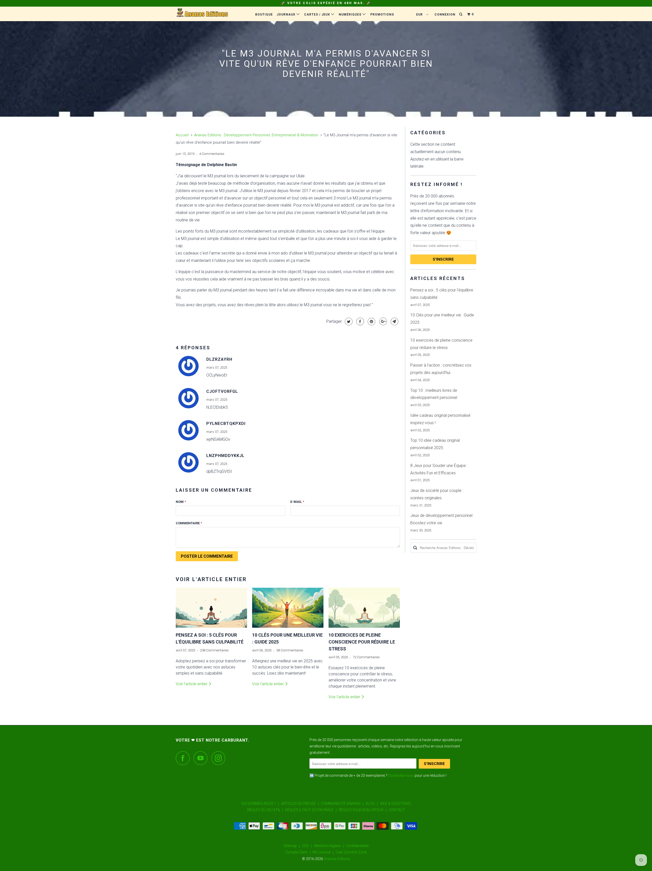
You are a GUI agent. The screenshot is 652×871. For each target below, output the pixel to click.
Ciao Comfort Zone (351, 852)
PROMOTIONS (382, 14)
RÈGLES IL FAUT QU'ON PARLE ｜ (311, 810)
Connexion (444, 14)
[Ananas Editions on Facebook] (184, 758)
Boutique (264, 14)
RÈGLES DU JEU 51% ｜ (265, 810)
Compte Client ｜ (298, 852)
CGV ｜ (307, 846)
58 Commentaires (289, 650)
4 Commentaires (211, 154)
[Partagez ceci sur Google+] (382, 321)
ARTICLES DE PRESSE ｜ (300, 803)
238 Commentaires (214, 650)
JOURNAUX (286, 14)
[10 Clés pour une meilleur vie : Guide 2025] (287, 608)
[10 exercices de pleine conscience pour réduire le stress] (364, 608)
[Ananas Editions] (202, 14)
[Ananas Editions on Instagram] (219, 758)
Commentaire (189, 523)
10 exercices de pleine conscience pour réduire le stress (362, 641)
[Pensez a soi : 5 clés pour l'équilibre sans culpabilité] (211, 608)
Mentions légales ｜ (329, 846)
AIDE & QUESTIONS (395, 803)
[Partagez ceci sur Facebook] (359, 321)
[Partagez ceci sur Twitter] (348, 321)
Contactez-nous (401, 775)
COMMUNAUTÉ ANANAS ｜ (343, 803)
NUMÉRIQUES (350, 14)
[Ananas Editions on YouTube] (202, 758)
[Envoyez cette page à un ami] (393, 321)
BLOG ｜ (372, 803)
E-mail (297, 502)
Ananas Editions (337, 859)
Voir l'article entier (192, 683)
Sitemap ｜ (292, 846)
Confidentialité (357, 846)
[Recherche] (461, 14)
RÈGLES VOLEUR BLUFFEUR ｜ (363, 810)
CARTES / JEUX (317, 14)
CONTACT (397, 810)
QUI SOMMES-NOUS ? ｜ (260, 803)
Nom (181, 502)
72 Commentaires (366, 657)
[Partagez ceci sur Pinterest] (370, 321)
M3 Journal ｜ (324, 852)
